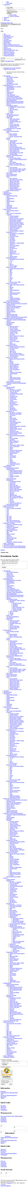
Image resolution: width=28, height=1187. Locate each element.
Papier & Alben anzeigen (12, 210)
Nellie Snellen (13, 418)
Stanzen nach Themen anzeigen (17, 358)
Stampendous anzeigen (18, 918)
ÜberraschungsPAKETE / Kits (11, 50)
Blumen (11, 287)
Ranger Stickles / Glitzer (15, 171)
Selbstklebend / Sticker (12, 105)
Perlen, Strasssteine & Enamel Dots (15, 102)
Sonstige (12, 112)
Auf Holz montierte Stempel (16, 393)
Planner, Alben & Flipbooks (13, 307)
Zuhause (12, 380)
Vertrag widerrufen (5, 1099)
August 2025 (10, 82)
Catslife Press (13, 397)
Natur (11, 371)
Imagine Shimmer (14, 187)
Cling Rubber (16, 919)
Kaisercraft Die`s (14, 337)
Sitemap (2, 1098)
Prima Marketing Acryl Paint (16, 152)
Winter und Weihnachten (18, 941)
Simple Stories (13, 251)
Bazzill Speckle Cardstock (16, 225)
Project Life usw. (11, 309)
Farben (8, 139)
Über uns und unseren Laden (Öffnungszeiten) (15, 546)
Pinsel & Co (9, 536)
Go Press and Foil (11, 528)
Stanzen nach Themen (12, 357)
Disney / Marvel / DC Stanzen (17, 336)
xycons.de (3, 1184)
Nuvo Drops (9, 172)
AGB (2, 1094)
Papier (8, 202)
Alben (8, 212)
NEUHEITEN (7, 35)
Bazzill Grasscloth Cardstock (16, 222)
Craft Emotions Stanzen (15, 330)
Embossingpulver (11, 469)
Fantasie (11, 362)
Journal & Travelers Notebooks (14, 306)
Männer (11, 447)
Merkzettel (6, 17)
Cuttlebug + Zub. (14, 333)
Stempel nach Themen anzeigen (17, 435)
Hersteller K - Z (10, 411)
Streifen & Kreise (14, 294)
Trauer (11, 459)
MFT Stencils (13, 352)
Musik (11, 449)
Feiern (11, 288)
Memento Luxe (13, 494)
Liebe (11, 291)
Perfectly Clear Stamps (18, 922)
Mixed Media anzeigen (12, 195)
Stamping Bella (13, 427)
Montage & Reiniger (11, 478)
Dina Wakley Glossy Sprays (16, 179)
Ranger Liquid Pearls (12, 175)
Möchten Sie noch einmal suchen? (10, 563)
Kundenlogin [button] (7, 4)
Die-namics (12, 334)
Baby (11, 286)
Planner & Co (16, 933)
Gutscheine (6, 39)
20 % (8, 509)
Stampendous (13, 424)
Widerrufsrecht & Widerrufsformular (9, 1092)
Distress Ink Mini (14, 485)
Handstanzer (9, 323)
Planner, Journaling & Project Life (12, 44)
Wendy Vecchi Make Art (15, 503)
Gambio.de (9, 1183)
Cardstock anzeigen (14, 216)
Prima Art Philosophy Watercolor (17, 148)
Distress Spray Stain (14, 182)
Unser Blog (3, 1117)
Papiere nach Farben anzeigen (17, 268)
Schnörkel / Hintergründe (16, 372)
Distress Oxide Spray (15, 181)
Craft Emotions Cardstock (16, 226)
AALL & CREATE (14, 391)
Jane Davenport (13, 410)
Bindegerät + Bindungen (12, 527)
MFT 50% (9, 519)
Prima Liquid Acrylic (14, 151)
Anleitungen (3, 1118)
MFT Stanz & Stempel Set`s (13, 520)
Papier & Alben (7, 43)
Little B (11, 123)
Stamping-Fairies (8, 40)
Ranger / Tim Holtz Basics (16, 136)
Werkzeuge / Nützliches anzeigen (14, 524)
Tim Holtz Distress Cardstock (16, 230)
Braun (11, 272)
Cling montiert (16, 950)
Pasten (8, 203)
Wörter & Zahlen (17, 942)
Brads (8, 90)
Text (11, 375)
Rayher (11, 249)
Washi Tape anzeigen (15, 119)
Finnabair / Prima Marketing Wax (14, 155)
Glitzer (8, 166)
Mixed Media (7, 42)
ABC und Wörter (14, 109)
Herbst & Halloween (14, 290)
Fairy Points (9, 3)
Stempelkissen (10, 480)
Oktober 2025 (10, 80)
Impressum (3, 1091)
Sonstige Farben (13, 154)
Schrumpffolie (10, 539)
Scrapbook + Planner (14, 451)
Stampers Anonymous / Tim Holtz (18, 426)
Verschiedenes (10, 116)
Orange (11, 278)
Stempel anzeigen (11, 387)
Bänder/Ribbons (10, 88)
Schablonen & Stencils (12, 345)
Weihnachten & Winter (15, 299)
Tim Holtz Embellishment (13, 115)
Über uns (3, 1161)
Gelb (11, 274)
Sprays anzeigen (13, 178)
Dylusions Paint (13, 146)
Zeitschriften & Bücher (9, 55)
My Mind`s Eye (13, 248)
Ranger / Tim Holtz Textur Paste (17, 164)
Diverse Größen (13, 265)
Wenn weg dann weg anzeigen (14, 508)
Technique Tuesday (14, 431)
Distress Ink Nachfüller (15, 486)
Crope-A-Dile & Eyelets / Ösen (14, 97)
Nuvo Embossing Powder (16, 473)
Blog (8, 1)
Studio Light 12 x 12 (14, 253)
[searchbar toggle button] (4, 26)
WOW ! (11, 477)
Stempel (5, 47)
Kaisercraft (12, 247)
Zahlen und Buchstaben (15, 379)
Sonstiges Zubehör (11, 311)
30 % (8, 511)
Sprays (8, 177)
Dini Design (12, 240)
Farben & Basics (7, 38)
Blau (11, 271)
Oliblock (9, 535)
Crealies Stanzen (13, 331)
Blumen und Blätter (17, 932)
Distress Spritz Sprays (15, 183)
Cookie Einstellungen (6, 1185)
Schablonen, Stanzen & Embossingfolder (13, 46)
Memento (12, 493)
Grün (11, 275)
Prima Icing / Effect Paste (16, 163)
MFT (11, 416)
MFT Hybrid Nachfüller (15, 496)
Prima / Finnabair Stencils (16, 353)
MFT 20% (9, 516)
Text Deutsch (13, 455)
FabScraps (12, 244)
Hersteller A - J (10, 388)
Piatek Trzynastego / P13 (18, 607)
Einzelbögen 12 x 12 (11, 232)
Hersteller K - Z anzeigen (16, 412)
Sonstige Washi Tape (14, 125)
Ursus (11, 255)
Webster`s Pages (13, 256)
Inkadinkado (12, 408)
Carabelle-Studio (13, 396)
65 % (8, 513)
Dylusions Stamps (14, 404)
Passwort (9, 10)
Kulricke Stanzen (14, 338)
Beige (11, 269)
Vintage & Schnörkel (14, 298)
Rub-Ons (9, 104)
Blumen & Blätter (14, 438)
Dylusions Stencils (14, 348)
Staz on (11, 500)
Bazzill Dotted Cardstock (15, 220)
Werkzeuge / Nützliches (9, 52)
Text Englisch (13, 457)
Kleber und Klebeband (12, 530)
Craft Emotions (13, 399)
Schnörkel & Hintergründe (16, 450)
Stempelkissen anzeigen (15, 481)
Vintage (11, 461)
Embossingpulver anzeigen (16, 470)
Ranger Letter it (10, 310)
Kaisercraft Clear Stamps (15, 414)
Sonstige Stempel (14, 423)
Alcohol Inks (13, 142)
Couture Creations (14, 329)
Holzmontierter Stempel (18, 921)
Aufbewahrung (10, 525)
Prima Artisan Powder (12, 174)
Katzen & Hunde (14, 368)
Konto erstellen (13, 14)
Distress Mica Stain (14, 185)
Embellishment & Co (9, 36)
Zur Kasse (3, 1108)
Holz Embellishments (12, 100)
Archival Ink (13, 482)
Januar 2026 (9, 78)
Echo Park (12, 241)
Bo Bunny (12, 237)
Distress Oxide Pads (14, 490)
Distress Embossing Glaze (16, 472)
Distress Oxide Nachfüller (16, 489)
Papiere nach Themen (12, 283)
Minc (8, 532)
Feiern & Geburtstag (14, 364)
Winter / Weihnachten (9, 54)
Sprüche (14, 937)
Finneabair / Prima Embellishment (15, 98)
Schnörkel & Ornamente (18, 934)
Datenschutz (3, 1096)
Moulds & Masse (11, 201)
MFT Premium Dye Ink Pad (16, 497)
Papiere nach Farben (11, 267)
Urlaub (11, 296)
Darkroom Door (13, 402)
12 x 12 (11, 260)
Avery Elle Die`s (13, 327)
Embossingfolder (11, 322)
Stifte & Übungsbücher (12, 315)
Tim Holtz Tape (13, 127)
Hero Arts (12, 407)
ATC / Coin (15, 930)
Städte (11, 454)
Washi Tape (9, 117)
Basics (8, 132)
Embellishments (10, 198)
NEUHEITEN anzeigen (12, 77)
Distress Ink (12, 484)
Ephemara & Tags (11, 305)
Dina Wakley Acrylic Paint (16, 143)
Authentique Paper (14, 236)
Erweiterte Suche (10, 61)
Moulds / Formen (11, 534)
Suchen (4, 567)
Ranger (11, 474)
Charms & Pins (10, 92)
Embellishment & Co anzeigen (14, 86)
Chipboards (9, 93)
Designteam (3, 1120)
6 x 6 (11, 261)
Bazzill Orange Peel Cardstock (17, 224)
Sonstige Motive (13, 373)
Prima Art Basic (13, 135)
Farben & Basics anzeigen (13, 131)
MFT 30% (9, 517)
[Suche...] (18, 59)
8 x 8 (11, 263)
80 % (8, 515)
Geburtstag (12, 439)
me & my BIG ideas (14, 124)
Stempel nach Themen (12, 434)
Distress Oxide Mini (14, 488)
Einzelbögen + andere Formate (17, 243)
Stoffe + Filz (9, 113)
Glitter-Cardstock (14, 229)
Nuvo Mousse (13, 162)
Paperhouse (15, 605)
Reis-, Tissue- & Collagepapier (14, 213)
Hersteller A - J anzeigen (15, 389)
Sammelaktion (4, 1109)
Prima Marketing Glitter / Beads (17, 170)
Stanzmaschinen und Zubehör (14, 381)
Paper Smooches (13, 419)
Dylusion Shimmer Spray (16, 189)
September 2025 (10, 81)
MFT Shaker (10, 531)
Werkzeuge (9, 206)
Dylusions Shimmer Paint (16, 147)
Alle (5, 34)
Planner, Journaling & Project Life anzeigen (17, 303)
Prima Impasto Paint (14, 150)
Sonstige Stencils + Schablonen (17, 354)
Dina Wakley (13, 403)
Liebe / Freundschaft (14, 369)
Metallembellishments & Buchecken (15, 101)
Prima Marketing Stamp (15, 422)
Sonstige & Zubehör (14, 476)
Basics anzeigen (13, 133)
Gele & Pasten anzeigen (15, 158)
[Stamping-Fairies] (7, 22)
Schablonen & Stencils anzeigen (17, 346)
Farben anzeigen (13, 140)
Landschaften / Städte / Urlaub (17, 445)
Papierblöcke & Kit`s (12, 257)
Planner (11, 111)
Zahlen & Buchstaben (15, 464)
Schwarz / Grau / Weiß (15, 282)
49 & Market (13, 234)
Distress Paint (13, 144)
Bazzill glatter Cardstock (15, 221)
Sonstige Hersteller (17, 610)
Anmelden (4, 1064)
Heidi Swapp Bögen (14, 245)
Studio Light (12, 344)
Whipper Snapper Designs (16, 433)
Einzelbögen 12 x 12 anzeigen (17, 233)
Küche (11, 443)
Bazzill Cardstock (14, 217)
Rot (10, 280)
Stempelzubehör (7, 48)
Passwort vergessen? (14, 16)
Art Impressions (13, 392)
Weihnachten (13, 462)
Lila (10, 276)
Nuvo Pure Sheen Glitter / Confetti (18, 168)
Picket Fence (13, 420)
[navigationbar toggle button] (5, 24)
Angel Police (4, 1121)
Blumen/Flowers (10, 89)
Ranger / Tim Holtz (17, 608)
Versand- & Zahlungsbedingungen (9, 1095)
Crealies (11, 400)
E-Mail (8, 8)
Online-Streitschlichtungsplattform (9, 1153)
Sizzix (11, 342)
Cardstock (9, 214)
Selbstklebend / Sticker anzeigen (17, 106)
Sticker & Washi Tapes (12, 314)
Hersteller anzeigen (14, 326)
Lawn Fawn (12, 350)
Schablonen (9, 205)
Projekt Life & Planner (15, 292)
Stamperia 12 (13, 252)
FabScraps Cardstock (15, 228)
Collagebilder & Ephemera (13, 96)
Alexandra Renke (14, 120)
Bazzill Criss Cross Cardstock (17, 218)
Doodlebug (15, 604)
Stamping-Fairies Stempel (16, 428)
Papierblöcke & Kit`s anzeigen (17, 259)
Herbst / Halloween (14, 366)
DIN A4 (11, 264)
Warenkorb (3, 1105)
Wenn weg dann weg (9, 51)
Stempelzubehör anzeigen (13, 468)
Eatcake (11, 406)
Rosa (11, 279)
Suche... (24, 59)
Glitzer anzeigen (13, 167)
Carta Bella (12, 239)
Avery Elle (12, 395)
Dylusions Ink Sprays (15, 186)
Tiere (11, 295)
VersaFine (12, 501)
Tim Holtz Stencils (14, 356)
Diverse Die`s (13, 340)
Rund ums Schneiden (12, 538)
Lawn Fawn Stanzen (14, 341)
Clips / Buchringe (11, 94)
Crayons (9, 137)
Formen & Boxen (14, 365)
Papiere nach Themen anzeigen (17, 284)
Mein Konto (3, 1107)
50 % (8, 512)
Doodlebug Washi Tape (15, 121)
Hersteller (12, 108)
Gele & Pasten (10, 156)
